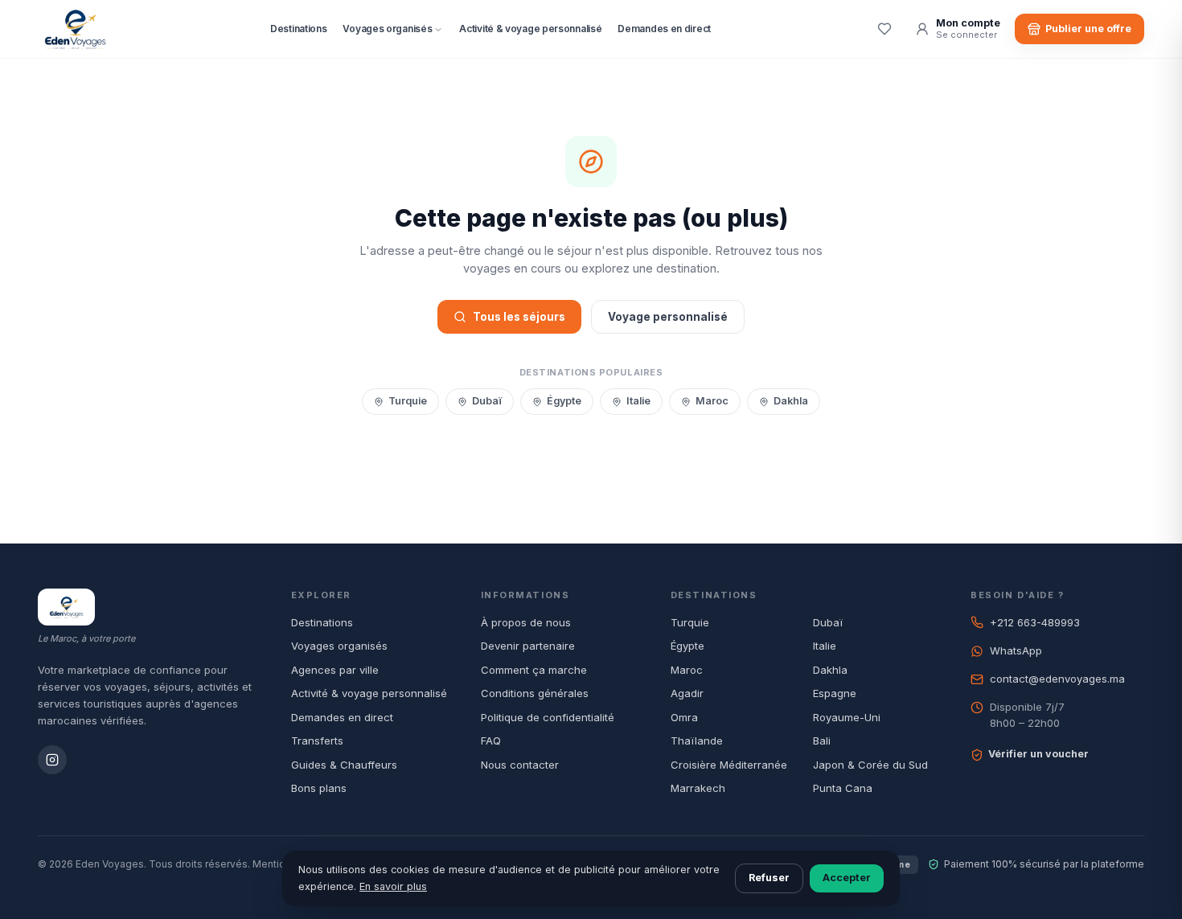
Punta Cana (842, 788)
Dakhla (791, 401)
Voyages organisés (387, 29)
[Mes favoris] (884, 29)
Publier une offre (1088, 29)
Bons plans (319, 788)
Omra (684, 717)
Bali (822, 740)
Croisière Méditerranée (729, 764)
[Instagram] (52, 759)
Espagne (834, 693)
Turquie (407, 401)
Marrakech (698, 788)
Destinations (298, 29)
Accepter (847, 878)
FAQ (491, 740)
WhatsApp (1016, 650)
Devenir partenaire (528, 645)
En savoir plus (393, 886)
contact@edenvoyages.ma (1057, 678)
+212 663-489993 (1035, 622)
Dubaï (487, 401)
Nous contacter (520, 764)
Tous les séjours (519, 316)
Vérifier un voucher (1038, 754)
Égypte (564, 401)
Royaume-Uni (846, 717)
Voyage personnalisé (668, 316)
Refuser (769, 878)
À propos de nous (526, 622)
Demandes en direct (664, 29)
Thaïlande (697, 740)
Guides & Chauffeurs (344, 764)
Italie (638, 401)
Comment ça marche (534, 669)
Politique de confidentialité (547, 717)
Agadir (687, 693)
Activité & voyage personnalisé (530, 29)
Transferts (317, 740)
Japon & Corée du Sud (870, 764)
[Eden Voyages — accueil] (75, 29)
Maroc (712, 401)
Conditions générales (535, 693)
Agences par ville (335, 669)
